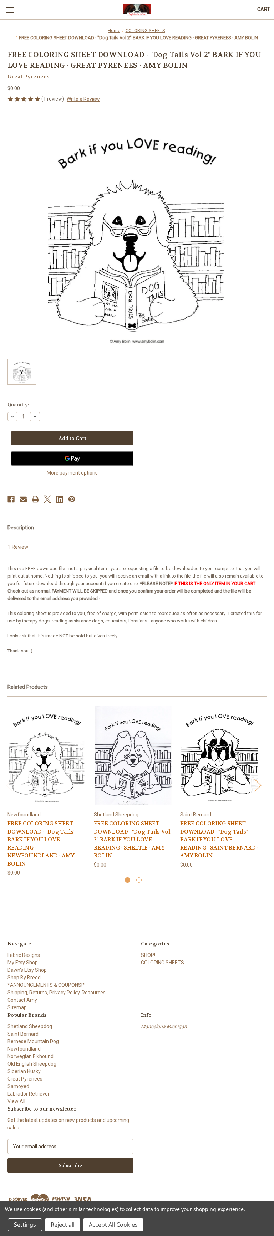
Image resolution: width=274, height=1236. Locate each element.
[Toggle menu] (10, 10)
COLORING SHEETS (162, 962)
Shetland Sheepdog (29, 1026)
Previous (9, 785)
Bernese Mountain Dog (33, 1041)
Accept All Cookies (113, 1225)
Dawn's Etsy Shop (27, 970)
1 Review (17, 547)
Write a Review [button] (83, 99)
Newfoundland (24, 1049)
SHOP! (148, 955)
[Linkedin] (59, 499)
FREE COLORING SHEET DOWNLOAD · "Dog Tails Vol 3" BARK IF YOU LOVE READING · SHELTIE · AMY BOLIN (132, 839)
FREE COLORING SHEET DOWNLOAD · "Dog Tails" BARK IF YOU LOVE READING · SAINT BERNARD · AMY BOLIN (219, 839)
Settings (25, 1225)
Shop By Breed (24, 977)
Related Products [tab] (27, 687)
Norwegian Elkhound (30, 1056)
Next (257, 785)
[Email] (23, 499)
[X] (47, 499)
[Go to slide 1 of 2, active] (127, 880)
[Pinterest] (71, 499)
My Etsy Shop (22, 962)
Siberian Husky (24, 1071)
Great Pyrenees (24, 1079)
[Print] (35, 499)
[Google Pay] (72, 458)
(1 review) (53, 99)
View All (16, 1101)
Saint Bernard (23, 1034)
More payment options (72, 473)
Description (20, 527)
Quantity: (18, 405)
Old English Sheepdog (31, 1064)
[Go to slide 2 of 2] (139, 880)
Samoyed (18, 1086)
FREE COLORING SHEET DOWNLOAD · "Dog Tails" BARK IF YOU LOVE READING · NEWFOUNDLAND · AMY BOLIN (41, 843)
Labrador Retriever (28, 1094)
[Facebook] (11, 499)
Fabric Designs (23, 955)
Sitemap (17, 1007)
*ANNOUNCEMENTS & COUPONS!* (46, 985)
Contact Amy (22, 1000)
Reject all (63, 1225)
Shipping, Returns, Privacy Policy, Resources (56, 992)
